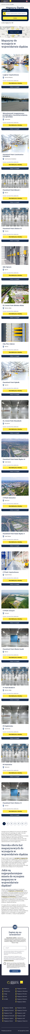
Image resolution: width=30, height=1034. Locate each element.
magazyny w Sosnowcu (8, 896)
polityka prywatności (9, 960)
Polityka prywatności (6, 1030)
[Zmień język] (27, 1)
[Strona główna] (9, 1)
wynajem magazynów (21, 858)
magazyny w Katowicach (15, 890)
